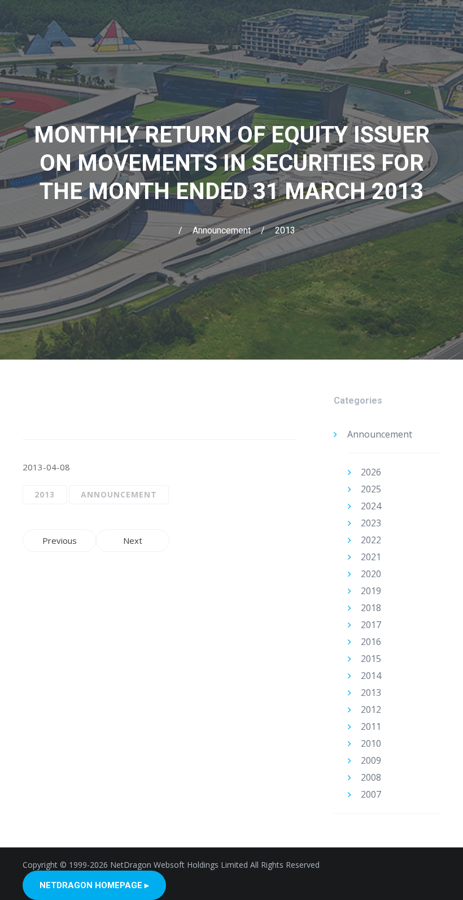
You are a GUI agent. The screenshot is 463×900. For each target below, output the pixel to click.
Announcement (222, 230)
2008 (371, 777)
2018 (371, 608)
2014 (371, 675)
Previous (59, 540)
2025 (371, 489)
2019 (371, 591)
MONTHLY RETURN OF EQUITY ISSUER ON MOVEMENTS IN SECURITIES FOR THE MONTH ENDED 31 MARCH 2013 (232, 163)
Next (132, 540)
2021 (371, 557)
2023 (371, 523)
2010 (371, 743)
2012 (371, 709)
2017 (371, 624)
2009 (371, 760)
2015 (371, 658)
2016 (371, 641)
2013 (285, 230)
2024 (371, 506)
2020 (371, 574)
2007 (371, 794)
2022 (371, 540)
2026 (371, 472)
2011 (371, 726)
